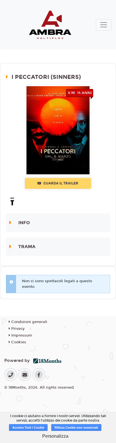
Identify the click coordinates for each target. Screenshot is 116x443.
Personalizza (55, 436)
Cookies (18, 342)
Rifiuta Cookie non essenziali (76, 427)
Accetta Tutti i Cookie (28, 427)
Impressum (21, 335)
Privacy (17, 328)
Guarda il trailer (60, 183)
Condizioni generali (28, 322)
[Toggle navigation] (103, 24)
